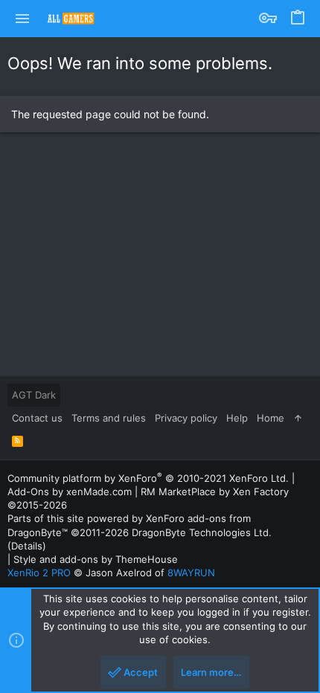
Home (270, 418)
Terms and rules (108, 418)
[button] (22, 18)
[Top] (298, 418)
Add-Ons (28, 491)
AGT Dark (34, 395)
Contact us (37, 418)
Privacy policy (186, 418)
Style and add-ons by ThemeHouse (95, 559)
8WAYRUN (191, 572)
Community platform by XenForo (148, 478)
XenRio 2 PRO (39, 572)
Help (237, 418)
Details (26, 546)
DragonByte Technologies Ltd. (202, 532)
